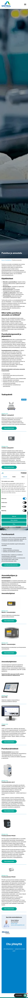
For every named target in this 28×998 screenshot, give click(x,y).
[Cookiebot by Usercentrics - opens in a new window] (21, 473)
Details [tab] (14, 476)
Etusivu (3, 260)
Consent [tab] (5, 476)
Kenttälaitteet (8, 260)
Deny (14, 524)
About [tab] (23, 476)
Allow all (14, 516)
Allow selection (14, 520)
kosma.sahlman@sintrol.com (17, 925)
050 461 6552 (14, 923)
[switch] (25, 503)
